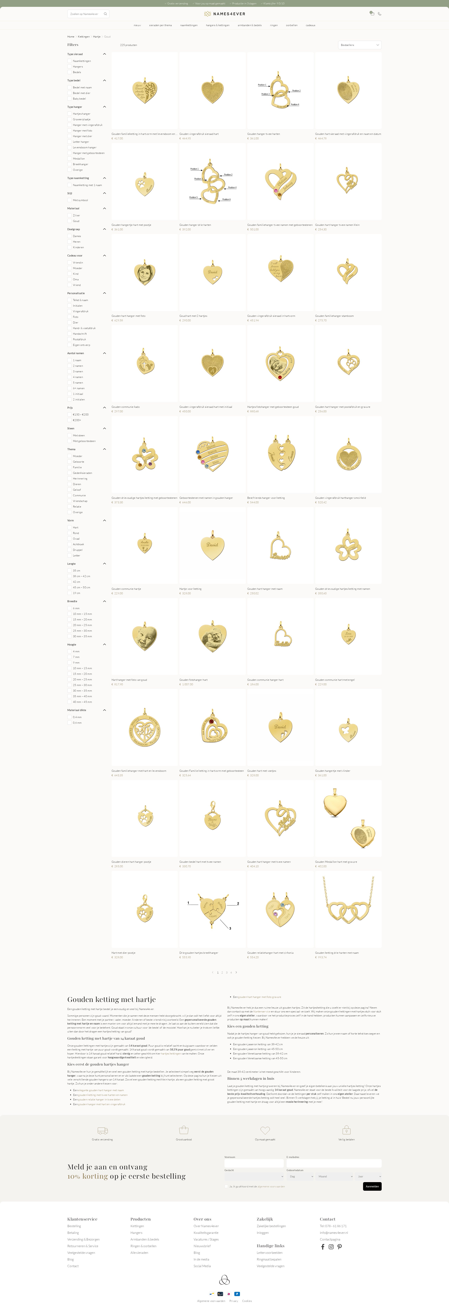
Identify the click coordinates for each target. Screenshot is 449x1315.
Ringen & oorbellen (143, 1246)
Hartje (97, 36)
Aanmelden (372, 1186)
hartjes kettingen (171, 1053)
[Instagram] (331, 1247)
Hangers (136, 1233)
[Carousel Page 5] (287, 125)
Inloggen (263, 1233)
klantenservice (261, 1011)
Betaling (73, 1233)
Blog (70, 1259)
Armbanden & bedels (144, 1239)
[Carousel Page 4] (149, 125)
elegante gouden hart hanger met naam (101, 1090)
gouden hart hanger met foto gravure (259, 996)
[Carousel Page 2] (142, 125)
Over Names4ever (206, 1226)
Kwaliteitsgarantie (206, 1233)
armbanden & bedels (250, 25)
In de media (201, 1259)
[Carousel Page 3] (146, 125)
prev (117, 90)
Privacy (233, 1300)
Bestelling (74, 1226)
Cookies (247, 1300)
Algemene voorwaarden (211, 1300)
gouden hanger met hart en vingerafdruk (101, 1104)
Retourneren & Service (82, 1246)
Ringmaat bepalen (269, 1259)
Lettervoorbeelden (270, 1253)
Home (70, 36)
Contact (73, 1266)
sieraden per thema (160, 25)
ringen (274, 25)
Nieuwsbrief (202, 1246)
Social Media (202, 1266)
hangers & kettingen (218, 25)
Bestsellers (347, 44)
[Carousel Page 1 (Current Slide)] (139, 125)
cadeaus (310, 25)
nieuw (137, 25)
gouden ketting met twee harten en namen (103, 1094)
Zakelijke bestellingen (271, 1226)
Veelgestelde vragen (81, 1253)
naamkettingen (189, 25)
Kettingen (84, 36)
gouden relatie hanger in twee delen (99, 1099)
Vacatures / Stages (206, 1239)
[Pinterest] (339, 1247)
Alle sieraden (139, 1253)
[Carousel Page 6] (153, 307)
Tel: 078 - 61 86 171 (333, 1226)
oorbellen (291, 25)
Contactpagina (330, 1239)
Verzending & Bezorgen (83, 1239)
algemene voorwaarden (271, 1186)
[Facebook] (323, 1247)
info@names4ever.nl (334, 1233)
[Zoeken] (105, 14)
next (172, 90)
